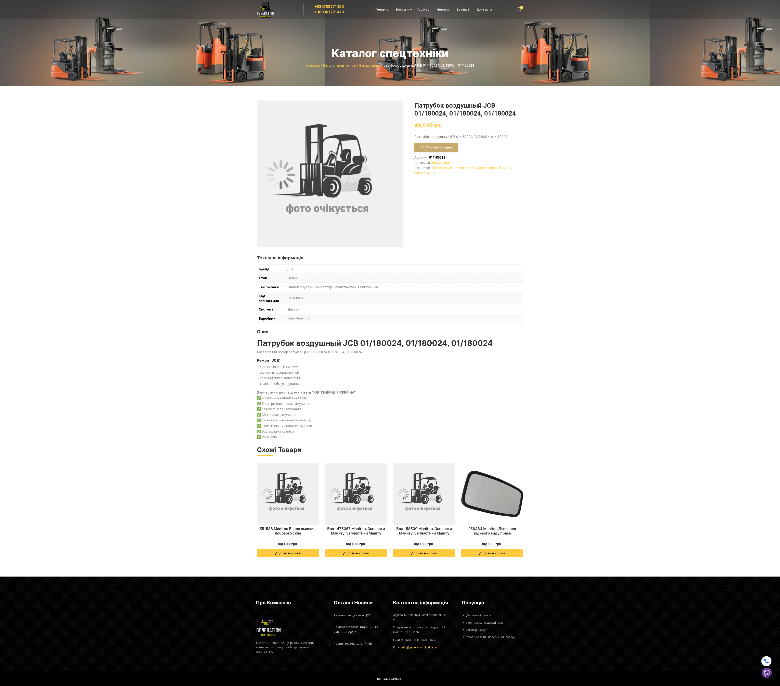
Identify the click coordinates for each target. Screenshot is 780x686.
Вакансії (463, 9)
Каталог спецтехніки (339, 65)
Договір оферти (477, 630)
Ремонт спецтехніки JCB (352, 615)
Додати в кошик (288, 553)
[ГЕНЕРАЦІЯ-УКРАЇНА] (269, 9)
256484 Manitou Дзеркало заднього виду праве (492, 531)
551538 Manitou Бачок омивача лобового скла (288, 531)
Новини (443, 9)
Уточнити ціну (439, 147)
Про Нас (423, 9)
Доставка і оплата (479, 615)
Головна (381, 9)
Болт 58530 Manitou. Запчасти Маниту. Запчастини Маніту (424, 531)
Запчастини (368, 65)
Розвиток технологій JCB (353, 643)
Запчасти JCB (441, 168)
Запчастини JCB (488, 168)
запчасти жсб (464, 168)
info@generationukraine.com (421, 647)
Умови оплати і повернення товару (490, 637)
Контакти (484, 9)
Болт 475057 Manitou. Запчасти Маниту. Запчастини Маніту (356, 531)
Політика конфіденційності (484, 622)
